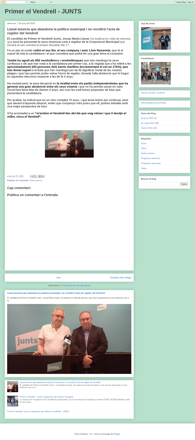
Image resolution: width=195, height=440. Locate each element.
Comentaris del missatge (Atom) (76, 285)
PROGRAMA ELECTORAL (154, 103)
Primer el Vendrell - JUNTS (43, 11)
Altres (144, 148)
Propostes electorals (151, 163)
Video (144, 168)
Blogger (116, 434)
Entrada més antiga (120, 277)
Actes (143, 143)
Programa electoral (150, 158)
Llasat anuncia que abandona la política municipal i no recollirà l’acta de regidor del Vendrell (56, 293)
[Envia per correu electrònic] (31, 176)
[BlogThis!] (34, 176)
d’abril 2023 (146, 128)
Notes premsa (36, 180)
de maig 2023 (147, 123)
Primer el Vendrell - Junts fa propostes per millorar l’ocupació (46, 397)
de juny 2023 (147, 118)
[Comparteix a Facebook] (40, 176)
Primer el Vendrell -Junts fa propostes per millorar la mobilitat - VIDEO (38, 411)
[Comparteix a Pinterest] (42, 176)
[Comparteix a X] (37, 176)
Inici (59, 277)
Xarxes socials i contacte (153, 92)
